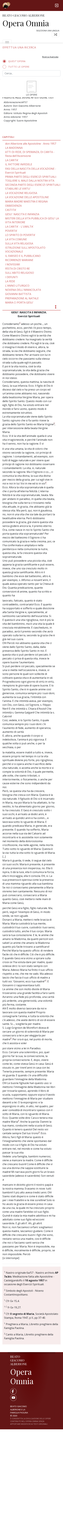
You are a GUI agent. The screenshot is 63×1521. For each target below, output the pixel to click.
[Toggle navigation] (56, 5)
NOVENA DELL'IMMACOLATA (23, 290)
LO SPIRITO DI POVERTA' (20, 235)
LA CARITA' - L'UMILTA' (19, 226)
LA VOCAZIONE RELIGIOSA (21, 193)
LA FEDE (10, 281)
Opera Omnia (25, 23)
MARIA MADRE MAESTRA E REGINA (26, 201)
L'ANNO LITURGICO (17, 285)
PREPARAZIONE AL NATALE (22, 298)
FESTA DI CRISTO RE (17, 268)
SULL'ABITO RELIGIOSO (19, 273)
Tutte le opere (18, 66)
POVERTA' (11, 231)
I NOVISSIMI (12, 264)
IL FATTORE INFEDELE (18, 164)
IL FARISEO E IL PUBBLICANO (23, 256)
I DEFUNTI (11, 277)
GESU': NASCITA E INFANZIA (22, 214)
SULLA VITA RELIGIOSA (19, 243)
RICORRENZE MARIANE (19, 260)
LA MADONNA (14, 148)
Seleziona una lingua (47, 30)
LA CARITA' (12, 160)
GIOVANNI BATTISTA (18, 294)
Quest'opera (17, 61)
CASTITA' (10, 210)
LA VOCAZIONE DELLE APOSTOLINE (27, 197)
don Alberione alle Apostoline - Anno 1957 (30, 143)
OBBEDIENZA (13, 205)
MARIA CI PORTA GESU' (19, 302)
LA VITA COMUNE (16, 239)
